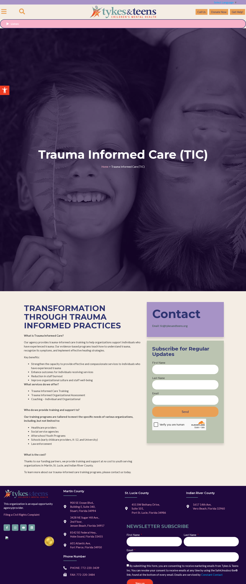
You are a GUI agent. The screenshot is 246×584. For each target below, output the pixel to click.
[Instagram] (15, 527)
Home (104, 166)
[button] (4, 90)
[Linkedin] (31, 527)
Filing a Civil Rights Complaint (22, 514)
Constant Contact (212, 574)
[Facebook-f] (7, 527)
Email (155, 393)
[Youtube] (23, 527)
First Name (158, 362)
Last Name (158, 378)
